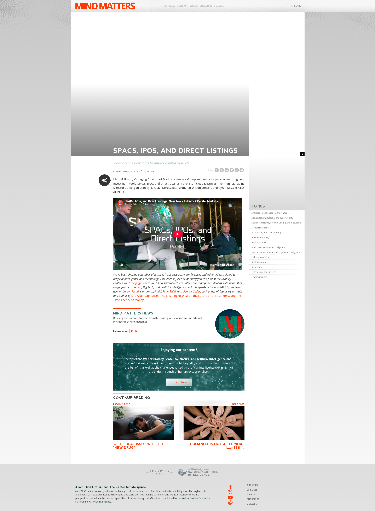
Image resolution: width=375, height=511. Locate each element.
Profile (135, 331)
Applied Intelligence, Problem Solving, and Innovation (276, 222)
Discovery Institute (136, 472)
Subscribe (206, 5)
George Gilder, (192, 291)
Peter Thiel (169, 291)
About (251, 494)
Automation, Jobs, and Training (266, 232)
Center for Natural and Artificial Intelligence (227, 472)
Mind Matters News (133, 313)
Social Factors (258, 267)
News (118, 171)
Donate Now (179, 382)
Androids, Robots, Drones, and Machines (271, 212)
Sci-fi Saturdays (259, 262)
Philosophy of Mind (260, 257)
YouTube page (133, 283)
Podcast (182, 5)
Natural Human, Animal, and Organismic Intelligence (276, 252)
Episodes (252, 489)
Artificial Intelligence (261, 227)
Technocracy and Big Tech (264, 272)
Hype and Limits (259, 242)
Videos (194, 5)
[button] (104, 180)
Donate (219, 5)
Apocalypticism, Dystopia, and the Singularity (272, 217)
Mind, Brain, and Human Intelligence (268, 247)
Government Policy (260, 237)
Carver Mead (131, 291)
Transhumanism (259, 277)
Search (298, 5)
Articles (169, 5)
